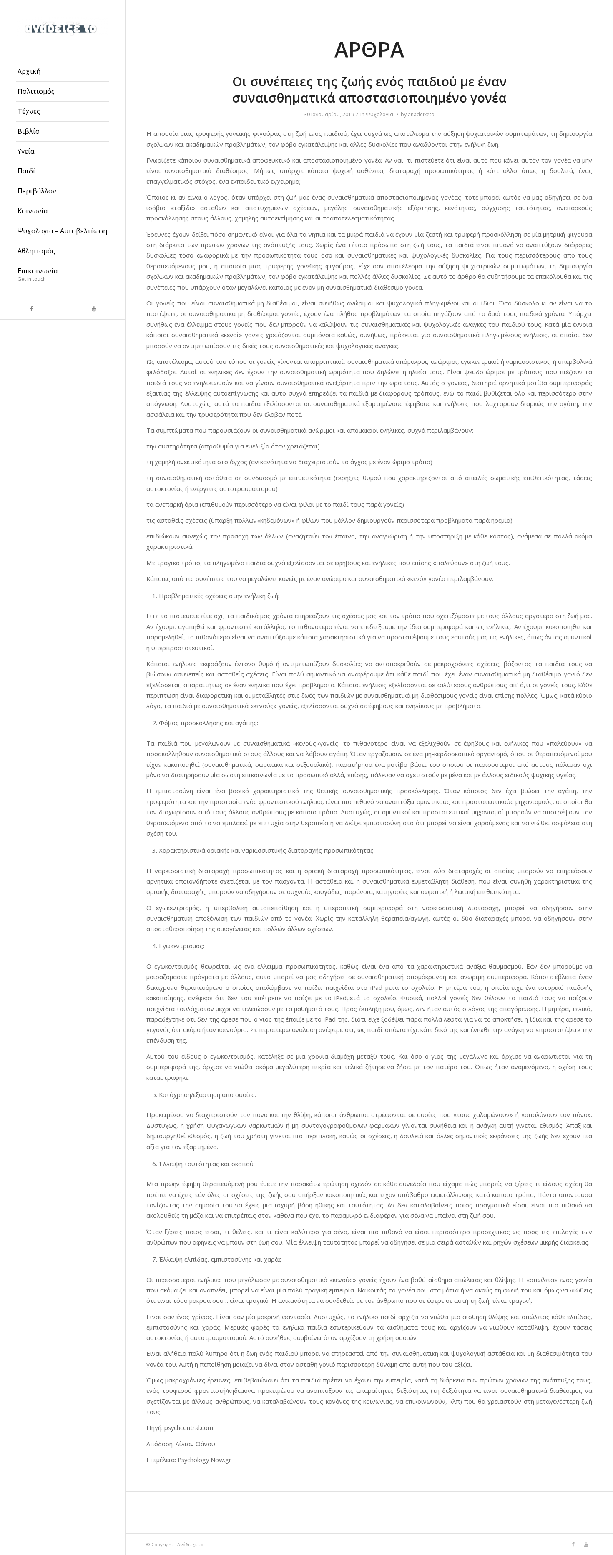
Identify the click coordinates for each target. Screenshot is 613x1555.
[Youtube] (94, 308)
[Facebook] (31, 308)
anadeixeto (421, 114)
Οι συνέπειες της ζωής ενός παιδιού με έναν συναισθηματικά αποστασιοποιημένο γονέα (369, 89)
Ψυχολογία (379, 114)
